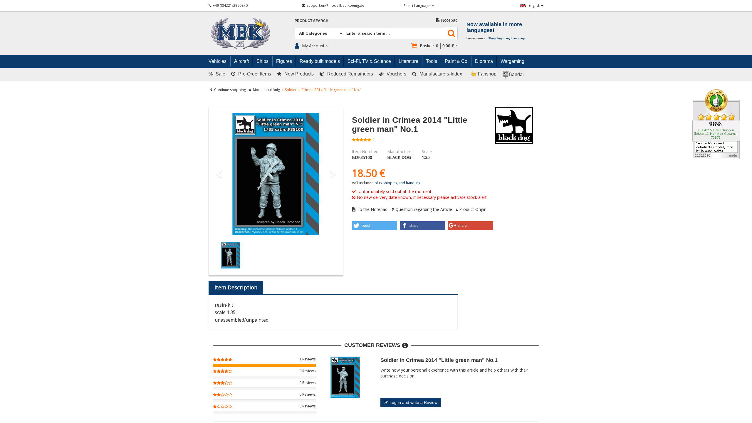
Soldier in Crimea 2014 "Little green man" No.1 (439, 360)
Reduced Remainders (350, 73)
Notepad (449, 20)
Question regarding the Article (423, 209)
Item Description (235, 287)
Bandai (516, 74)
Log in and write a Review (413, 402)
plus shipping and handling (398, 182)
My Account (313, 45)
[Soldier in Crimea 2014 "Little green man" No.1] (276, 174)
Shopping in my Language (507, 38)
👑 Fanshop (483, 73)
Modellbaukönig (266, 89)
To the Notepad (372, 209)
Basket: (437, 45)
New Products (299, 73)
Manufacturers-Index (440, 73)
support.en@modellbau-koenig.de (335, 5)
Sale (217, 73)
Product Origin (472, 209)
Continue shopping (230, 89)
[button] (374, 225)
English (535, 5)
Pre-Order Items (254, 73)
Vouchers (396, 73)
